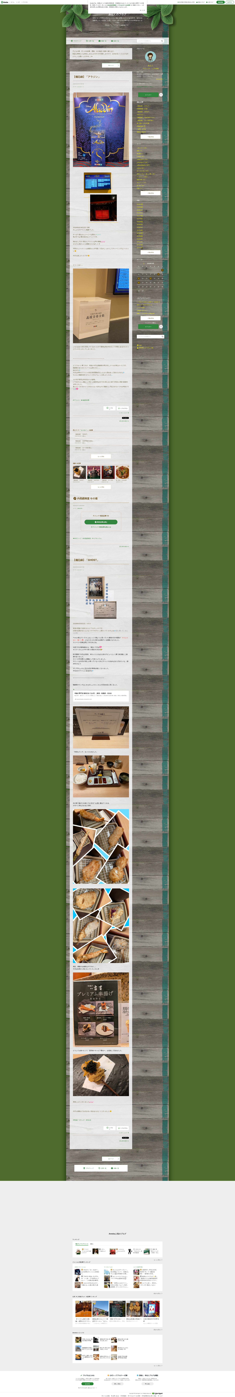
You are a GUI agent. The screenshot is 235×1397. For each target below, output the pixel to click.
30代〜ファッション (80, 1267)
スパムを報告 (106, 1396)
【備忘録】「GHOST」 (86, 559)
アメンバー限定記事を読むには (102, 527)
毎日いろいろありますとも (144, 305)
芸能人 (91, 1244)
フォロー (149, 95)
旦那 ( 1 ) (139, 188)
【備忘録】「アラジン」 (87, 76)
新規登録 (220, 2)
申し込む (147, 1384)
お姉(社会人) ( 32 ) (142, 159)
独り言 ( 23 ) (140, 185)
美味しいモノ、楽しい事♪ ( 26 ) (146, 174)
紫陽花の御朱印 (141, 132)
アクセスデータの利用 (134, 1396)
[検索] (162, 41)
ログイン (229, 2)
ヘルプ (160, 1396)
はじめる (87, 1384)
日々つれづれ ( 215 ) (143, 171)
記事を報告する (125, 421)
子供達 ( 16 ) (140, 156)
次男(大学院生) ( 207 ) (143, 165)
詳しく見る (117, 1384)
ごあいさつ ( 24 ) (142, 148)
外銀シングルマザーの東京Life (145, 313)
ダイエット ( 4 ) (141, 182)
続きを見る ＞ (160, 79)
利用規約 (124, 1396)
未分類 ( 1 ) (140, 153)
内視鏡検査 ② (141, 126)
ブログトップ (77, 41)
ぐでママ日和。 (141, 307)
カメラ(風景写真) (138, 1267)
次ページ (111, 65)
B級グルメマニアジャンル (81, 1244)
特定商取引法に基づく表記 (149, 1396)
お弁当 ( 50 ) (140, 168)
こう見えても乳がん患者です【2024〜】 (148, 302)
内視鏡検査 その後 (87, 498)
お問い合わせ (116, 1396)
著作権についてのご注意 (146, 348)
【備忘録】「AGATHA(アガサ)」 (146, 117)
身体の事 (79, 508)
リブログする (123, 408)
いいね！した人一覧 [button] (124, 412)
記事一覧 (91, 41)
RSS (140, 345)
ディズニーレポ (108, 1267)
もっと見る (101, 456)
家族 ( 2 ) (139, 150)
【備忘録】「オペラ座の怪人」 (146, 120)
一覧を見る (150, 136)
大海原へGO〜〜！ (142, 310)
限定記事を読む (102, 522)
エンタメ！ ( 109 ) (142, 177)
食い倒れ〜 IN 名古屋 (143, 123)
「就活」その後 (141, 129)
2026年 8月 (150, 263)
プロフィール (146, 68)
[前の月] (143, 263)
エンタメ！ (80, 86)
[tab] (81, 1244)
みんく (150, 65)
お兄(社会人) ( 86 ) (142, 162)
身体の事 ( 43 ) (141, 179)
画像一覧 (103, 41)
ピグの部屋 (155, 68)
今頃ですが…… (141, 114)
